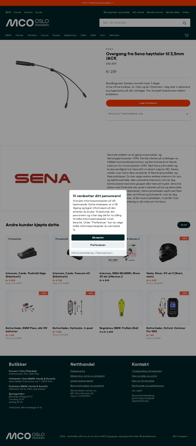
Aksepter (98, 237)
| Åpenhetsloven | (103, 253)
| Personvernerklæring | (82, 253)
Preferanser (98, 245)
